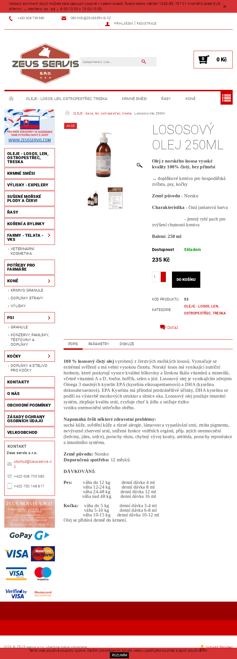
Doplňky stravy (27, 298)
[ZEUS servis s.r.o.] (45, 62)
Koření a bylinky (26, 223)
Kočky (14, 356)
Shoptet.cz (118, 629)
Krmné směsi (134, 99)
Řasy (166, 99)
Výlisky (18, 306)
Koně (190, 99)
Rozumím (119, 655)
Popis (73, 344)
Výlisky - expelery (28, 185)
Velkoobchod (22, 432)
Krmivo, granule (27, 290)
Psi (10, 317)
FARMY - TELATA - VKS (25, 237)
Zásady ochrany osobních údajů (26, 418)
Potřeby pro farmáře (21, 267)
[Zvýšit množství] (163, 274)
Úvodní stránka (11, 98)
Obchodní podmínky (29, 405)
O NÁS (13, 393)
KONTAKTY (18, 382)
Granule (19, 327)
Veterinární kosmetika (22, 251)
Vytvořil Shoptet (219, 647)
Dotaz (173, 327)
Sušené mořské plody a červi (24, 198)
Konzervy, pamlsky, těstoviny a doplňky (30, 340)
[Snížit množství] (163, 279)
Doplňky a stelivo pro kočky (29, 367)
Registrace (146, 24)
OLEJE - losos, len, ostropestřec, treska (67, 99)
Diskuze (127, 344)
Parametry (98, 344)
